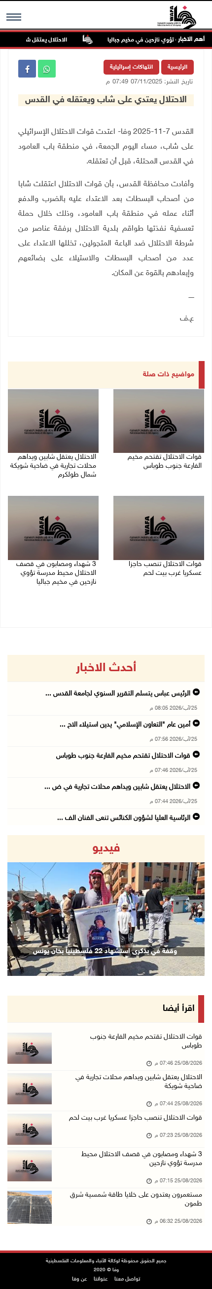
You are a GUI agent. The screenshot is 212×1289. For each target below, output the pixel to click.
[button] (22, 905)
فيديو (106, 848)
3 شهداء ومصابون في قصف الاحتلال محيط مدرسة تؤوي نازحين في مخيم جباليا (56, 573)
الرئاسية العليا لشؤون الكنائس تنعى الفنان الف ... (123, 818)
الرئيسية (177, 67)
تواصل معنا (127, 1279)
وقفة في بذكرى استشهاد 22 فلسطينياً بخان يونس (105, 951)
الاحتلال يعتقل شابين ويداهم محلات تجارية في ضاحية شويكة (138, 1081)
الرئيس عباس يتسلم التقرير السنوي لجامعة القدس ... (117, 693)
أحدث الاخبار (106, 668)
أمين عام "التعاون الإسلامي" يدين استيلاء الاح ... (125, 725)
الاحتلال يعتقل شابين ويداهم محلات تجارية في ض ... (117, 787)
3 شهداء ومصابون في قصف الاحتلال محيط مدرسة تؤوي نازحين (141, 1159)
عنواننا (101, 1279)
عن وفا (79, 1279)
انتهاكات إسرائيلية (131, 67)
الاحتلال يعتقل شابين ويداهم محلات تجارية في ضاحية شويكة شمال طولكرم (53, 466)
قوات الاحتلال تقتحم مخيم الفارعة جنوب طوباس (165, 461)
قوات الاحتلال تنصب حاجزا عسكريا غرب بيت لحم (165, 568)
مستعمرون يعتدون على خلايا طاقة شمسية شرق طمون (136, 1199)
